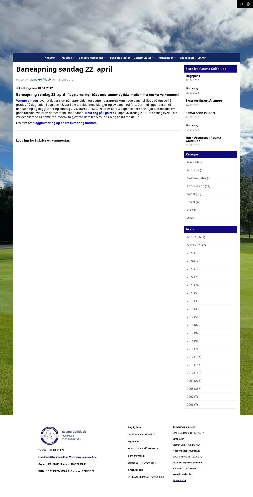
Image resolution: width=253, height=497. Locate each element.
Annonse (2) (195, 170)
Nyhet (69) (194, 194)
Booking (192, 88)
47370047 (199, 432)
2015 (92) (193, 333)
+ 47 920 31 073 (56, 450)
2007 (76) (193, 397)
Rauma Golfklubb (40, 79)
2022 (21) (193, 277)
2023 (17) (193, 269)
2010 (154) (194, 373)
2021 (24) (193, 285)
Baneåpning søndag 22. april (64, 69)
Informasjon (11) (198, 186)
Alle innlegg (195, 162)
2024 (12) (193, 261)
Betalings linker (120, 57)
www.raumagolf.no (85, 457)
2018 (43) (193, 309)
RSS (192, 218)
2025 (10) (193, 253)
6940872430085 (58, 471)
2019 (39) (193, 301)
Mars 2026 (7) (196, 245)
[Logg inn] (248, 4)
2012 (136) (194, 357)
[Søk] (241, 4)
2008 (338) (194, 389)
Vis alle (192, 210)
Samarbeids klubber (200, 113)
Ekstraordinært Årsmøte (204, 101)
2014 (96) (193, 341)
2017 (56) (193, 317)
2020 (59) (193, 293)
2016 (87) (193, 325)
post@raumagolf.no (57, 457)
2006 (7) (192, 405)
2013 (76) (193, 349)
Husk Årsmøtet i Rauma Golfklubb (203, 139)
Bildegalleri (187, 57)
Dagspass (193, 76)
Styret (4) (193, 202)
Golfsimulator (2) (199, 178)
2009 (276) (194, 381)
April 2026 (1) (196, 237)
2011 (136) (194, 365)
